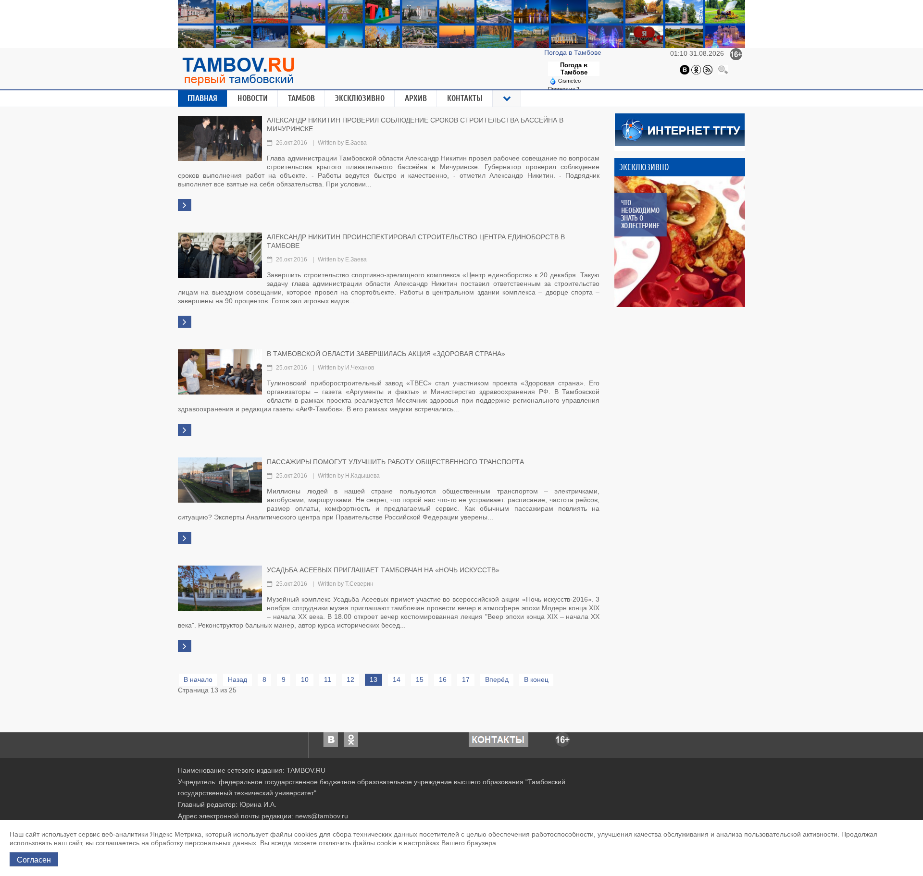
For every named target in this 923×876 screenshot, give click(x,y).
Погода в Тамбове (573, 52)
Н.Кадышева (362, 475)
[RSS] (707, 69)
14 (396, 679)
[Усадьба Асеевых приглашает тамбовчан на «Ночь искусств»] (220, 587)
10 (305, 679)
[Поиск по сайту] (723, 69)
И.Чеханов (359, 367)
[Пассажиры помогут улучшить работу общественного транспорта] (220, 479)
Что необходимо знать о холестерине (640, 214)
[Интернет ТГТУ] (680, 129)
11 (327, 679)
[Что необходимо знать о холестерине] (679, 241)
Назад (237, 679)
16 (443, 679)
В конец (536, 679)
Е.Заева (356, 142)
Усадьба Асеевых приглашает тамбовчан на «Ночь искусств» (383, 570)
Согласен (34, 859)
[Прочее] (507, 98)
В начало (198, 679)
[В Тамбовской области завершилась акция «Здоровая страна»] (220, 371)
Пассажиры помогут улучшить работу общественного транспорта (395, 462)
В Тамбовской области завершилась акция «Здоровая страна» (386, 354)
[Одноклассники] (696, 69)
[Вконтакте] (684, 69)
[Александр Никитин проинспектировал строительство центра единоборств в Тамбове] (220, 254)
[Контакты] (498, 738)
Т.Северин (359, 583)
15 (420, 679)
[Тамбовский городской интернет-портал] (238, 71)
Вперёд (497, 679)
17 (466, 679)
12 (350, 679)
